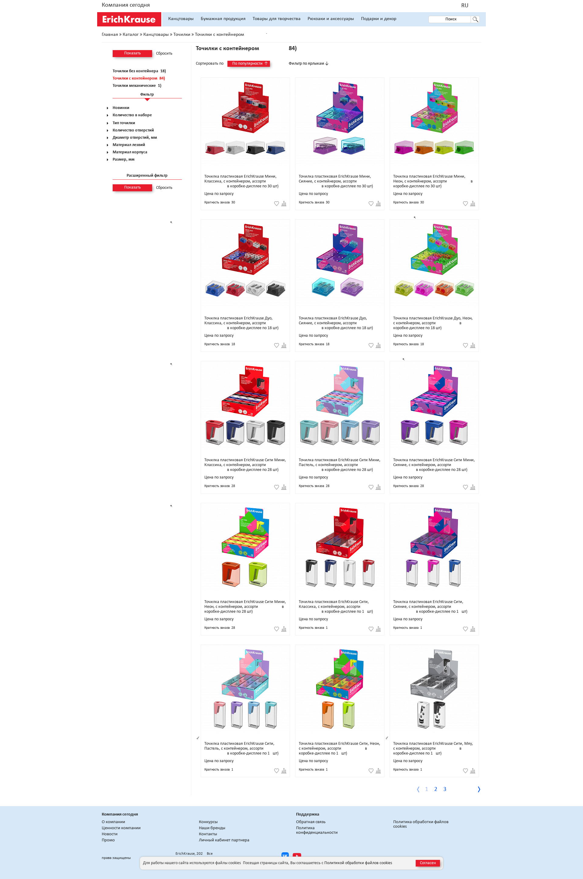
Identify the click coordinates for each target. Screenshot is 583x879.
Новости (110, 834)
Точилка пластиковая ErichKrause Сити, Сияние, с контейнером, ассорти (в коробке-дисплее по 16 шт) (430, 607)
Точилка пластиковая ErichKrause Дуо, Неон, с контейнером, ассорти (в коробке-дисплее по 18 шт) (433, 323)
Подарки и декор (378, 18)
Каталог (131, 34)
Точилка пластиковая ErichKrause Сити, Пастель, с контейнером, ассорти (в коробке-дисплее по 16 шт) (241, 748)
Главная (110, 34)
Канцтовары (181, 18)
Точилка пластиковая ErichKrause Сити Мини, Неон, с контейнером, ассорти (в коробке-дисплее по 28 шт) (245, 607)
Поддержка (307, 814)
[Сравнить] (283, 204)
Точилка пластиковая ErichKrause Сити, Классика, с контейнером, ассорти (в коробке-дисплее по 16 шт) (336, 607)
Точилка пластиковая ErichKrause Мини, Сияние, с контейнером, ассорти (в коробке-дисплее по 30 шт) (336, 181)
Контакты (208, 834)
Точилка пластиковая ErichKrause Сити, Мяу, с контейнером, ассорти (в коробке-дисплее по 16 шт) (433, 748)
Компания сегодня (126, 5)
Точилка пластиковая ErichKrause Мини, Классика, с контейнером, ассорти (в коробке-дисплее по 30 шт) (241, 181)
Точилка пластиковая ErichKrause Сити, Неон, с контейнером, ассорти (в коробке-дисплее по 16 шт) (339, 748)
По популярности (250, 63)
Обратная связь (311, 822)
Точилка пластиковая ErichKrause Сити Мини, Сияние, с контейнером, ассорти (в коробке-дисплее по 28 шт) (434, 465)
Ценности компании (121, 828)
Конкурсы (208, 822)
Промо (108, 840)
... (464, 789)
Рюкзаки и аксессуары (331, 18)
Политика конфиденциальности (317, 830)
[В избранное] (276, 204)
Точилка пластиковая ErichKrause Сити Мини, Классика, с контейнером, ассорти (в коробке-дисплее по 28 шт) (245, 465)
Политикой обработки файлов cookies (358, 863)
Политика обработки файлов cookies (420, 824)
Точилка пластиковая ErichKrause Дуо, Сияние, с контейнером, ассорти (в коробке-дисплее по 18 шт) (336, 323)
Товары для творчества (277, 18)
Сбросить (164, 54)
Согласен (428, 863)
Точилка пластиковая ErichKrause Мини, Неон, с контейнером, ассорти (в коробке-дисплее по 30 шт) (433, 181)
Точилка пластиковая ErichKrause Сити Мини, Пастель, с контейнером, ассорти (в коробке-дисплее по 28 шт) (339, 465)
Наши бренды (212, 828)
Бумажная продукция (223, 18)
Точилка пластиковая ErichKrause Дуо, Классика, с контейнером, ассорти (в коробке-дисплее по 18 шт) (241, 323)
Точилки (181, 34)
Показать (132, 53)
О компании (113, 822)
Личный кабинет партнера (224, 840)
